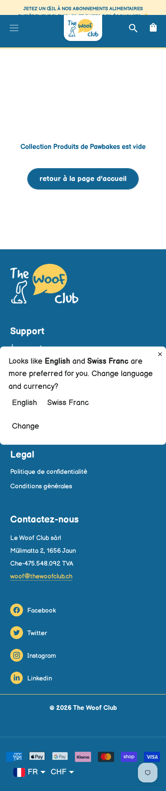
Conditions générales (41, 486)
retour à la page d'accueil (83, 179)
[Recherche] (132, 28)
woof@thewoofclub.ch (41, 576)
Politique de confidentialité (48, 472)
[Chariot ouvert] (152, 28)
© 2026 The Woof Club (83, 708)
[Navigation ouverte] (13, 27)
